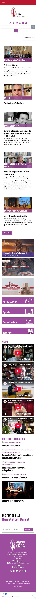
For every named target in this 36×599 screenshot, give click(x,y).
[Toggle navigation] (3, 2)
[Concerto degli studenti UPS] (18, 490)
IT (16, 31)
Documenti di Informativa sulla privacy (19, 564)
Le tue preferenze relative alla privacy (20, 594)
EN (20, 31)
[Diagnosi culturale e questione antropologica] (18, 463)
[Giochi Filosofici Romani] (11, 442)
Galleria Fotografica (13, 439)
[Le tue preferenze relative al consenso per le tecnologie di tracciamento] (33, 596)
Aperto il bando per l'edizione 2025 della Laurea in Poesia (17, 173)
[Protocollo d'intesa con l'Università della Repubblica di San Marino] (18, 451)
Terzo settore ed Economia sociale (15, 216)
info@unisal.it (19, 561)
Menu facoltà (28, 37)
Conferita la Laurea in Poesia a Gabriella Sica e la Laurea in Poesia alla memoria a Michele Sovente (17, 133)
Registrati (28, 529)
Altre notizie (7, 233)
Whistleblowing (19, 567)
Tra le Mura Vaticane (10, 65)
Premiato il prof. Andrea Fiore (14, 103)
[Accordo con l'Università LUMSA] (14, 474)
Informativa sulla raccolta (10, 597)
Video (5, 341)
